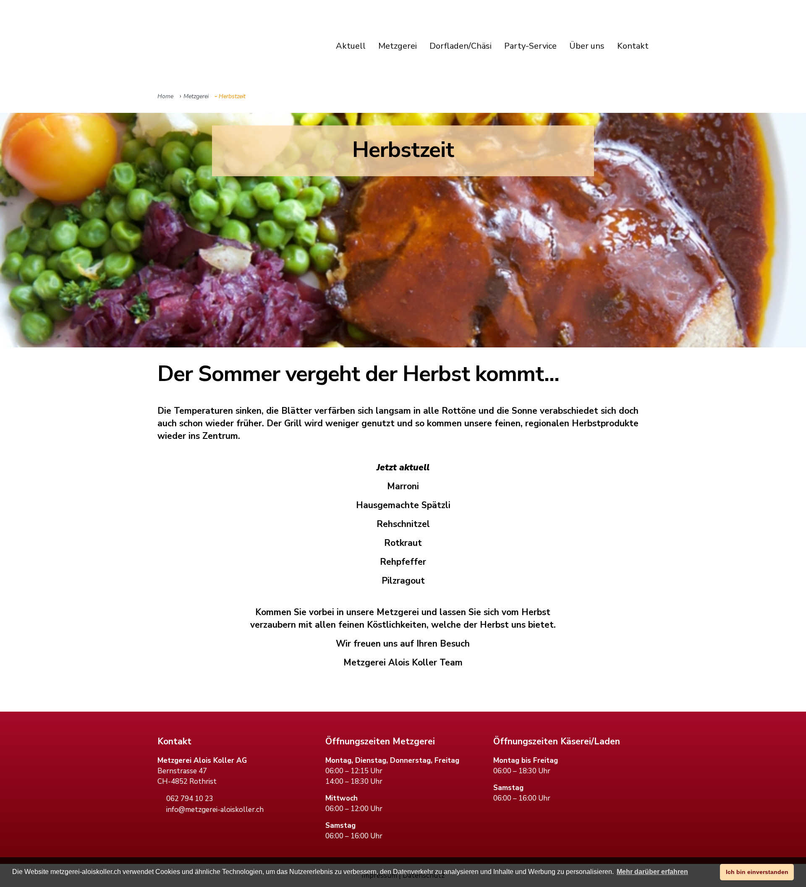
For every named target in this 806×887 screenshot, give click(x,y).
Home (165, 96)
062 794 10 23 (189, 799)
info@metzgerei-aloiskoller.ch (215, 809)
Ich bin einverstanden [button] (757, 872)
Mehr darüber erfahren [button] (652, 871)
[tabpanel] (403, 230)
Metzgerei (194, 96)
